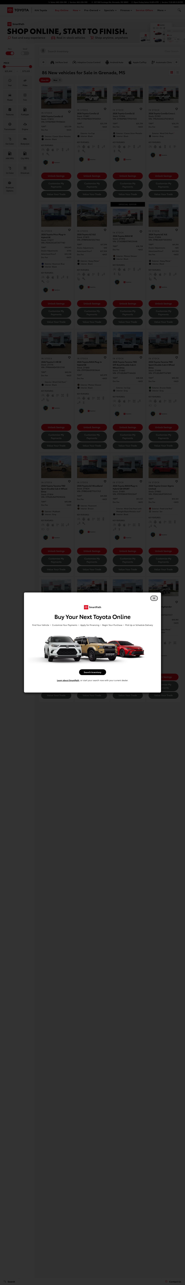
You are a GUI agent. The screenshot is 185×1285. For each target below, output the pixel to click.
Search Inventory (92, 672)
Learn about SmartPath (68, 680)
